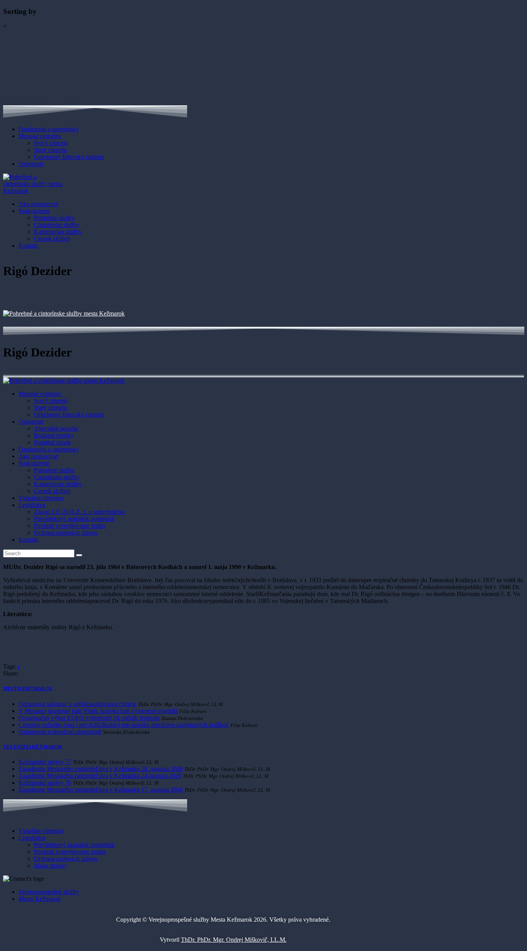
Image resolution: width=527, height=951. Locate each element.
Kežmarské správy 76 (45, 782)
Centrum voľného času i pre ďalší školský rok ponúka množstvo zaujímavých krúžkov (124, 724)
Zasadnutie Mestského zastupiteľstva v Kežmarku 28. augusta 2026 (101, 768)
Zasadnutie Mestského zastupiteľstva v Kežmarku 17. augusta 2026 (101, 789)
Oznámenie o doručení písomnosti (60, 731)
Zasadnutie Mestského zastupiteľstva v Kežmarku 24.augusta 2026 (100, 775)
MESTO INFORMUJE (27, 688)
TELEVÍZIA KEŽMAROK (32, 747)
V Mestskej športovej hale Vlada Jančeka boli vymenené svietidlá (98, 711)
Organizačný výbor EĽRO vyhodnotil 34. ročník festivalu (89, 718)
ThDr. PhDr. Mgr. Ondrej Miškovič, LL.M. (234, 939)
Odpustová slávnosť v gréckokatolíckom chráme (78, 704)
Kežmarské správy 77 (45, 761)
